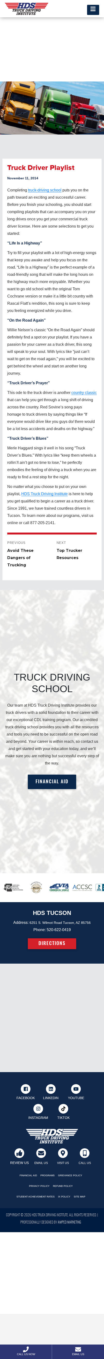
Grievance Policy (70, 1175)
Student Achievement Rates (35, 1196)
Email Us (78, 1354)
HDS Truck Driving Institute (44, 494)
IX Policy (64, 1196)
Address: (21, 922)
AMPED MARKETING (69, 1222)
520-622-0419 (59, 930)
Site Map (79, 1196)
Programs (47, 1175)
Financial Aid (28, 1175)
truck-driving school (44, 190)
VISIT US (63, 1163)
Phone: (39, 930)
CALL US (85, 1163)
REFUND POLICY (63, 1186)
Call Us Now (26, 1354)
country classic (84, 393)
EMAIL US (41, 1163)
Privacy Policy (39, 1186)
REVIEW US (19, 1163)
